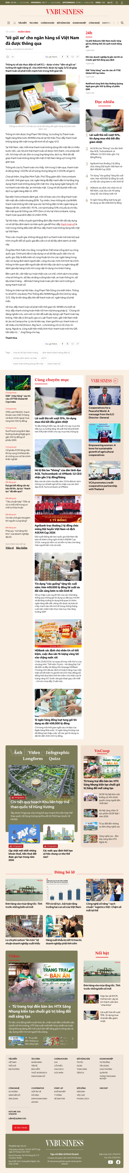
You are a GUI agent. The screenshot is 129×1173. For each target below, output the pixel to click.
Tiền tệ (10, 548)
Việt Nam (12, 1062)
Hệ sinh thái (59, 1098)
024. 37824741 (15, 1112)
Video (34, 753)
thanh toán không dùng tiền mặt (28, 363)
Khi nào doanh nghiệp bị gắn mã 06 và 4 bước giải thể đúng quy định (104, 58)
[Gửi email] (73, 57)
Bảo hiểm (21, 548)
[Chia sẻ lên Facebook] (62, 57)
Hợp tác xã (36, 1091)
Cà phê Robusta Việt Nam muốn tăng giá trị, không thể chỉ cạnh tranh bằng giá (104, 44)
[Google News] (51, 57)
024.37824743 (114, 1157)
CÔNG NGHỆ (14, 1088)
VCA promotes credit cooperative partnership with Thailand (103, 486)
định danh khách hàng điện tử (56, 352)
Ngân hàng (24, 31)
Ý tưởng (58, 1095)
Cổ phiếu (58, 1066)
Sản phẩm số (14, 1095)
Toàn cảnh (82, 1069)
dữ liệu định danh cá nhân (25, 358)
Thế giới (12, 1066)
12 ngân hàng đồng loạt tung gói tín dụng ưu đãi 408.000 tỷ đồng (106, 201)
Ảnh (18, 753)
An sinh (34, 1102)
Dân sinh (81, 1091)
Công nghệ (94, 23)
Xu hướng (13, 1091)
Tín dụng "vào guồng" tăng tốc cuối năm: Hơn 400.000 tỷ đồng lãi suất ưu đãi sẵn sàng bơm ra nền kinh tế (106, 178)
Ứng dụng (13, 1098)
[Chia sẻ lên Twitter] (68, 57)
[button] (73, 1039)
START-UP (58, 1088)
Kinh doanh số (38, 1076)
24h (56, 1062)
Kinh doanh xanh (39, 1098)
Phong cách (83, 1098)
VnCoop (102, 751)
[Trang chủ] (14, 22)
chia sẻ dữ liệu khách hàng (25, 352)
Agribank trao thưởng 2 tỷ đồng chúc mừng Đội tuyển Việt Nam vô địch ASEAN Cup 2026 (106, 166)
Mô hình (35, 1095)
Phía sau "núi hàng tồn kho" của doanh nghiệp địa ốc (17, 533)
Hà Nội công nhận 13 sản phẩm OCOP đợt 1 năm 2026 (109, 813)
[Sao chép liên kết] (78, 57)
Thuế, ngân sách (39, 1072)
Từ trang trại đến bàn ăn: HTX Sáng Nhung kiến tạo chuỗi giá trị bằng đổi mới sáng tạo (102, 784)
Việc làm (81, 1095)
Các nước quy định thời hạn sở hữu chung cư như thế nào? (58, 853)
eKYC (44, 358)
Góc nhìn (58, 1072)
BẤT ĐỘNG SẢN (83, 1059)
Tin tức (80, 1062)
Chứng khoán (47, 23)
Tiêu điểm (22, 23)
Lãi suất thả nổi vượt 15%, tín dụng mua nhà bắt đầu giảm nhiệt (104, 138)
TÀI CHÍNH (35, 1059)
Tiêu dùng (104, 1066)
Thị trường (105, 1062)
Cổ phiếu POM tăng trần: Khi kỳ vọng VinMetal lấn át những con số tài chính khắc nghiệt (18, 454)
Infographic (58, 753)
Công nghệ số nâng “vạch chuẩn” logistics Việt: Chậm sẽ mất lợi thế (103, 907)
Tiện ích (80, 1072)
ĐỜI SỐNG (81, 1088)
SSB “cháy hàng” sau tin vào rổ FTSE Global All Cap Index (103, 71)
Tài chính (33, 23)
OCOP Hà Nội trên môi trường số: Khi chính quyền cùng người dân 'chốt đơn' (109, 799)
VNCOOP (104, 1088)
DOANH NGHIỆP (106, 1059)
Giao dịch (58, 1069)
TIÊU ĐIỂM (13, 1059)
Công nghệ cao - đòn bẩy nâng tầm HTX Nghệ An (109, 839)
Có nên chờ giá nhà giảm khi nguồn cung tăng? (18, 519)
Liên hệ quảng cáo (17, 1118)
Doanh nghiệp (79, 23)
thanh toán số (68, 224)
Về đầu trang (20, 1128)
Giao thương (106, 1069)
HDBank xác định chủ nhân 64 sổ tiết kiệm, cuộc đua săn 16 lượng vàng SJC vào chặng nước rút (106, 190)
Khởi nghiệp (60, 1091)
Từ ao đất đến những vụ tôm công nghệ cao (109, 825)
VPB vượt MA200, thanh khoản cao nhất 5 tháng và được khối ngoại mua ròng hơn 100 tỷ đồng (18, 416)
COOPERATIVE (37, 1088)
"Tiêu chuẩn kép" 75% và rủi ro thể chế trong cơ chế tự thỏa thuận (18, 504)
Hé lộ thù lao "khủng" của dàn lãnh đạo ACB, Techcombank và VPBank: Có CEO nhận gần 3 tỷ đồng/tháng (106, 153)
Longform (33, 759)
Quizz (54, 759)
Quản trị (104, 1072)
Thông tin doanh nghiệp (108, 1077)
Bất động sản (63, 23)
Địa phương (14, 1069)
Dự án (79, 1066)
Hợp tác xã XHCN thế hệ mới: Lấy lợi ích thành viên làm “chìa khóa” (109, 1000)
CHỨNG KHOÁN (61, 1059)
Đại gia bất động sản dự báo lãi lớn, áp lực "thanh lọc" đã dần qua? (18, 488)
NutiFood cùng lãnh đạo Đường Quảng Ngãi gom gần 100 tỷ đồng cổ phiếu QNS (104, 86)
